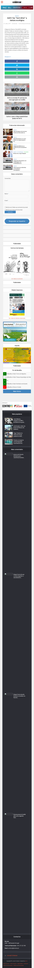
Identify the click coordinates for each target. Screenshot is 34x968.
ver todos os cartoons (17, 278)
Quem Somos (6, 963)
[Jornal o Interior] (17, 1)
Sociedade (26, 152)
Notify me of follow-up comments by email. (17, 207)
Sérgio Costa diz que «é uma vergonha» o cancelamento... (18, 576)
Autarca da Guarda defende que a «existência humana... (19, 456)
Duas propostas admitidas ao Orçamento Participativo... (19, 169)
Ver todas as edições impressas (17, 318)
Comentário (8, 178)
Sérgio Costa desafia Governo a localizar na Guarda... (19, 696)
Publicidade (20, 963)
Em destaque (20, 152)
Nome (6, 193)
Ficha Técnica (13, 963)
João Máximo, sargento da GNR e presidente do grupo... (19, 420)
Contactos (25, 963)
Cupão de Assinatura (8, 965)
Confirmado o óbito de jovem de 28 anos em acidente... (19, 427)
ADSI (26, 961)
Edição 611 (8, 56)
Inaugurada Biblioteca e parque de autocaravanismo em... (20, 147)
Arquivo (17, 16)
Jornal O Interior (12, 955)
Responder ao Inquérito (17, 221)
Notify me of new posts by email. (14, 209)
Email (6, 200)
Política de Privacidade (18, 965)
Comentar (14, 23)
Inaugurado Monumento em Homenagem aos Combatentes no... (19, 162)
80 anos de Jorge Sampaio (19, 153)
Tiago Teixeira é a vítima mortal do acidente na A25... (18, 434)
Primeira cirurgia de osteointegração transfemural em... (18, 442)
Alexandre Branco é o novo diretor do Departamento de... (19, 140)
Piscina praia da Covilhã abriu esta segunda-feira (19, 816)
